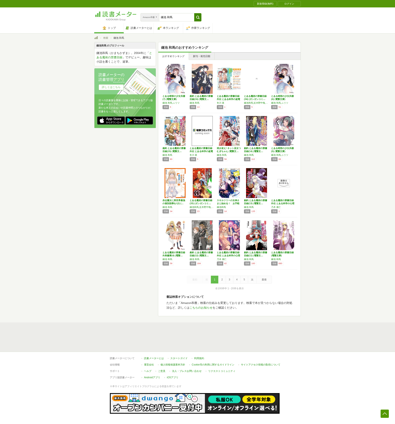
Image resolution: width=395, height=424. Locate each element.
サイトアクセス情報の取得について (260, 364)
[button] (197, 17)
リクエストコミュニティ (221, 371)
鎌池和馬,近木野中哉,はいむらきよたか (256, 103)
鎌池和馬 (221, 207)
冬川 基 (220, 103)
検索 (105, 37)
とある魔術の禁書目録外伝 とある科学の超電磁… (228, 99)
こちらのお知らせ (201, 307)
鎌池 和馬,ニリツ (171, 103)
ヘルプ (147, 371)
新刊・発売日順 (201, 56)
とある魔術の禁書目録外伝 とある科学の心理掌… (282, 203)
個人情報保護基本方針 (172, 364)
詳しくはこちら (111, 87)
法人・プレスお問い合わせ (187, 371)
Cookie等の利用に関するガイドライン (213, 364)
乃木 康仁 (276, 207)
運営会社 (149, 364)
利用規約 (199, 358)
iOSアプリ (172, 377)
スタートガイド (179, 358)
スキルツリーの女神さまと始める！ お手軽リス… (228, 203)
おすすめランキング (173, 56)
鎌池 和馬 (194, 103)
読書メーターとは (154, 358)
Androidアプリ (152, 377)
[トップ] (96, 38)
